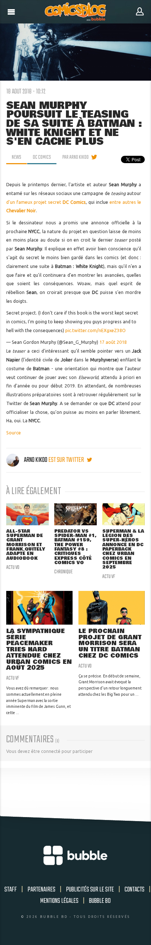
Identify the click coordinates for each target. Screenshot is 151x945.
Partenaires (41, 889)
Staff (10, 889)
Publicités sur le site (90, 889)
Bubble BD (100, 901)
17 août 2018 (113, 342)
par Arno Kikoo (75, 157)
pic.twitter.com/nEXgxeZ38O (95, 330)
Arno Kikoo (35, 460)
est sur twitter (66, 460)
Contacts (134, 889)
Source (13, 432)
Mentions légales (59, 901)
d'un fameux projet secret (46, 202)
